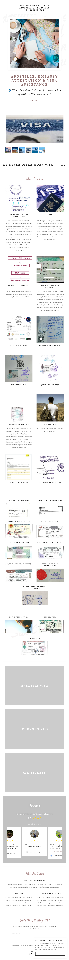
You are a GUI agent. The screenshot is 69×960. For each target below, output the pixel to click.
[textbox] (27, 934)
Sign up (52, 934)
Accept (50, 954)
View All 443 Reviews (34, 824)
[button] (9, 8)
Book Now (34, 100)
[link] (34, 10)
